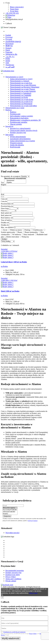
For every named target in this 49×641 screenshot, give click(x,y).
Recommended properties (14, 570)
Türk (7, 63)
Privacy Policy (10, 577)
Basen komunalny (31, 232)
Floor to (4, 211)
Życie (5, 230)
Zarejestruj (7, 516)
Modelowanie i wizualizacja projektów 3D (25, 120)
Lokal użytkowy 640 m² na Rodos (14, 262)
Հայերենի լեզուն (13, 41)
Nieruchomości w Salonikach (20, 93)
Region (3, 185)
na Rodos (4, 266)
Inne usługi (9, 135)
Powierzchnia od (7, 204)
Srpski (7, 61)
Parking (27, 230)
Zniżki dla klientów (17, 145)
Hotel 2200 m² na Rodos (10, 291)
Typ (2, 183)
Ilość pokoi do (6, 215)
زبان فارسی (10, 56)
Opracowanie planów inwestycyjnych (23, 130)
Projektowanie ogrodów (18, 122)
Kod (2, 194)
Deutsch (8, 48)
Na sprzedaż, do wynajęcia (10, 176)
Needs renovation (12, 237)
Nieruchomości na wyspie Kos (21, 83)
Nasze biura (14, 9)
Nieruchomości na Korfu (19, 97)
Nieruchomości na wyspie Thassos (22, 89)
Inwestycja (9, 126)
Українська (9, 65)
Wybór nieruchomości (18, 137)
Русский (8, 39)
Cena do (4, 201)
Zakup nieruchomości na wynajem (22, 141)
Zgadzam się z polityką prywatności (14, 632)
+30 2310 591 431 (12, 13)
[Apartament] (15, 181)
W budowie (16, 234)
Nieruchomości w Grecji (14, 77)
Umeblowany (38, 230)
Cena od (4, 199)
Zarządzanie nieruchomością (20, 139)
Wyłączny (25, 237)
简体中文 (9, 46)
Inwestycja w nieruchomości (20, 128)
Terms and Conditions (13, 579)
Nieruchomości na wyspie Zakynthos (23, 106)
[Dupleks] (15, 183)
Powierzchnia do (7, 206)
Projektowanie (15, 114)
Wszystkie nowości (12, 533)
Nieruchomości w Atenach (19, 81)
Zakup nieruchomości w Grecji (21, 79)
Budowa (8, 110)
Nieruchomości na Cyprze (14, 108)
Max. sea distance (7, 227)
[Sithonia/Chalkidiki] (10, 512)
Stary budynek (29, 234)
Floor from (5, 208)
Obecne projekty (16, 124)
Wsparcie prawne (16, 143)
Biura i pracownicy (17, 7)
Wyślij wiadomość (11, 638)
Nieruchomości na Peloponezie (21, 104)
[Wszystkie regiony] (10, 508)
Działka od (5, 223)
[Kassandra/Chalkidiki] (10, 510)
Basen (20, 232)
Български (9, 43)
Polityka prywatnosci (32, 520)
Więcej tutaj (33, 593)
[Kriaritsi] (10, 514)
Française (8, 52)
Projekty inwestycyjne (18, 132)
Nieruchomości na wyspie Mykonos (23, 85)
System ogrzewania (8, 232)
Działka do (5, 225)
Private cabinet (10, 581)
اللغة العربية (9, 67)
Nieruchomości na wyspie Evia (21, 102)
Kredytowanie (15, 147)
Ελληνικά (8, 37)
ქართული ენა (11, 54)
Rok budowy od (7, 218)
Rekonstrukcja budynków (19, 118)
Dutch (7, 50)
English (8, 35)
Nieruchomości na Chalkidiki (20, 95)
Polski (7, 59)
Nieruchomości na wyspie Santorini (23, 91)
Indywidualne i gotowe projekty (21, 116)
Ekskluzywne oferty (12, 575)
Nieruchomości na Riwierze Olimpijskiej (24, 87)
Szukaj (4, 239)
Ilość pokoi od (6, 213)
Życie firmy (14, 11)
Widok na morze (16, 230)
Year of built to (6, 220)
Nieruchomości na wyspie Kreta (21, 99)
